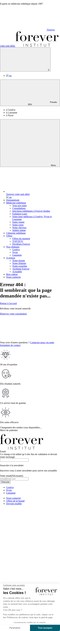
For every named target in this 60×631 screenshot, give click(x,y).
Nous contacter (13, 277)
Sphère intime (19, 230)
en (10, 75)
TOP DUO (17, 241)
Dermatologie (12, 200)
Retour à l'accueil (8, 303)
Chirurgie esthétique (16, 233)
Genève (16, 249)
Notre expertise (19, 266)
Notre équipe (18, 260)
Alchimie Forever (20, 269)
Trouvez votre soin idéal (18, 194)
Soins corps (18, 224)
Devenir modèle (14, 503)
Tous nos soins (19, 205)
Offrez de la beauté (15, 501)
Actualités (17, 271)
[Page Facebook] (23, 553)
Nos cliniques (12, 246)
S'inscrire (5, 482)
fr (48, 70)
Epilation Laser (19, 213)
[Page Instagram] (23, 529)
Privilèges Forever (21, 244)
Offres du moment (21, 238)
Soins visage (18, 222)
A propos (10, 257)
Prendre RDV (42, 103)
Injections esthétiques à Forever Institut (31, 211)
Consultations (19, 208)
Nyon (15, 252)
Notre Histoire (19, 263)
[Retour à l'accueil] (36, 45)
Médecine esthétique (16, 202)
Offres (9, 235)
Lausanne (17, 255)
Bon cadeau (12, 274)
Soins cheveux (19, 227)
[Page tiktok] (23, 576)
